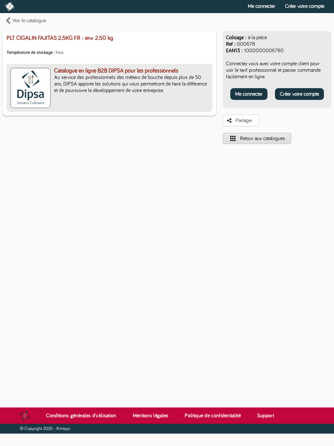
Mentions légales (151, 415)
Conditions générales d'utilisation (81, 415)
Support (265, 415)
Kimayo (63, 428)
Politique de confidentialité (212, 415)
